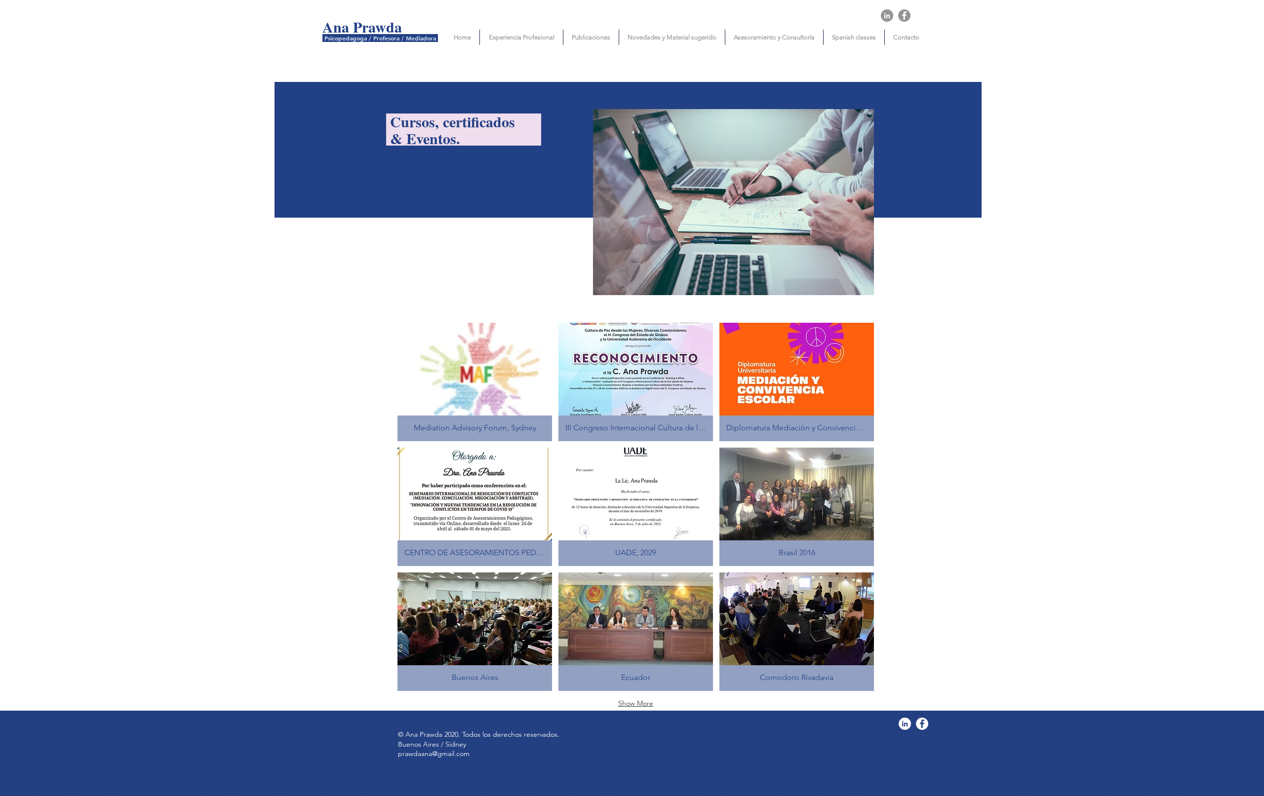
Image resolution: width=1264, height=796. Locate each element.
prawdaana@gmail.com (434, 753)
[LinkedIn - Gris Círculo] (887, 15)
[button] (474, 382)
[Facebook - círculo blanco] (922, 724)
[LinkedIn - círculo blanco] (905, 724)
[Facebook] (904, 15)
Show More (635, 703)
